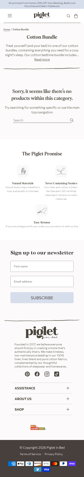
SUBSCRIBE (42, 297)
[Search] (68, 16)
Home (6, 29)
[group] (42, 4)
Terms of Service (30, 454)
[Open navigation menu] (9, 16)
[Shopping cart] (75, 16)
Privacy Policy (54, 454)
